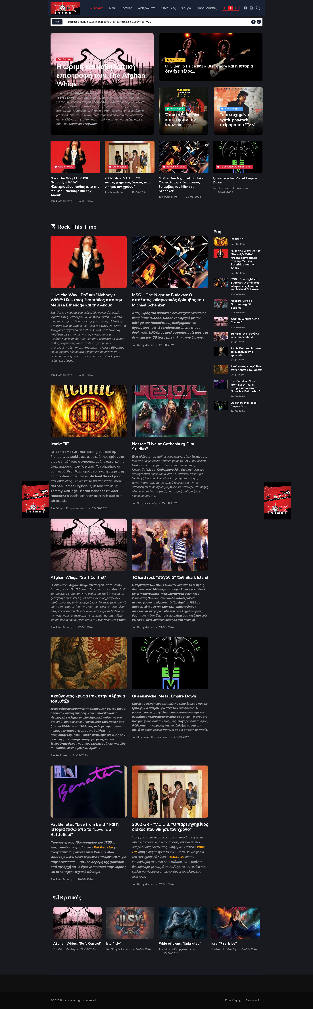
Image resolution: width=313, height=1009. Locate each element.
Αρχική (98, 8)
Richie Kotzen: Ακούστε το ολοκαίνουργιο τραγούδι (246, 352)
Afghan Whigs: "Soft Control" (78, 577)
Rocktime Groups (175, 166)
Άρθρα (186, 8)
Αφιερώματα (146, 8)
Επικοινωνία (252, 1000)
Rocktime (61, 755)
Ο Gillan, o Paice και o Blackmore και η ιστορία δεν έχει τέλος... (209, 68)
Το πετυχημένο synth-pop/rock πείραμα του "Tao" (238, 120)
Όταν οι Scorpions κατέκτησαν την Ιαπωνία (182, 120)
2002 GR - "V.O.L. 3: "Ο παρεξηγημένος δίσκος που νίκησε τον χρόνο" (128, 182)
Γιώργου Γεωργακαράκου (70, 508)
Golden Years (65, 166)
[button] (258, 8)
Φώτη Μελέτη (63, 200)
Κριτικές (126, 8)
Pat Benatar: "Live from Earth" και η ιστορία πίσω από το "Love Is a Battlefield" (85, 829)
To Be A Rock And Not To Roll (236, 166)
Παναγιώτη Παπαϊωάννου (233, 188)
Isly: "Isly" (113, 943)
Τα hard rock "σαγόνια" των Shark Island (170, 577)
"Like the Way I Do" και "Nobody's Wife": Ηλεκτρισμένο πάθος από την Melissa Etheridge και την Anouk (75, 186)
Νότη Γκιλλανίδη (146, 503)
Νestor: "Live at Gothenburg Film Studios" (163, 446)
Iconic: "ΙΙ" (60, 444)
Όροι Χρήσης (233, 1000)
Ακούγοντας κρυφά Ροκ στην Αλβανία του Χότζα (88, 698)
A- (225, 8)
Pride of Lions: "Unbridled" (180, 943)
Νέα (112, 8)
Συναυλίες (168, 8)
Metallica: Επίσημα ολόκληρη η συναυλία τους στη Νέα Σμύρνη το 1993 (108, 21)
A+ (236, 8)
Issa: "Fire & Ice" (224, 943)
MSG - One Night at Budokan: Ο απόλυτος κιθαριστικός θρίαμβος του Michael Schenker (182, 184)
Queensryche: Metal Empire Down (235, 180)
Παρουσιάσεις (207, 8)
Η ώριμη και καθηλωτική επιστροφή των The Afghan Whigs (100, 75)
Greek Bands (119, 166)
